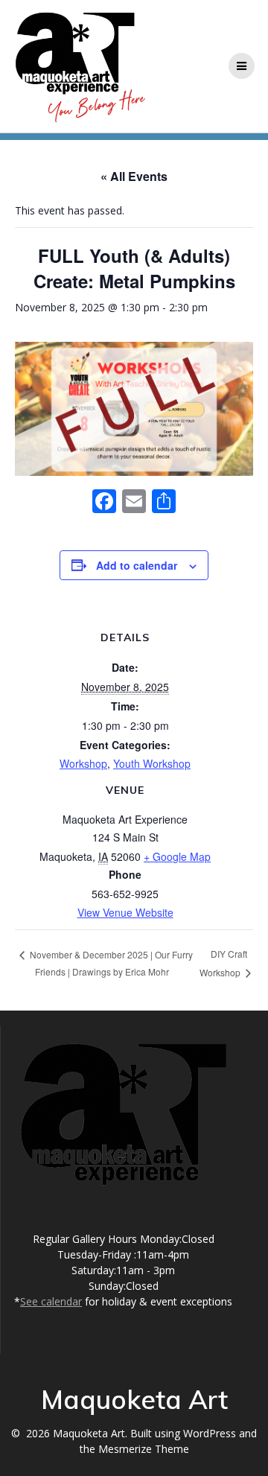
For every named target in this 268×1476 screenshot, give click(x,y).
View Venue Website (125, 912)
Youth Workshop (152, 763)
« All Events (134, 176)
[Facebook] (104, 502)
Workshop (83, 763)
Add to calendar (136, 565)
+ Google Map (177, 856)
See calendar (51, 1301)
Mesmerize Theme (143, 1449)
